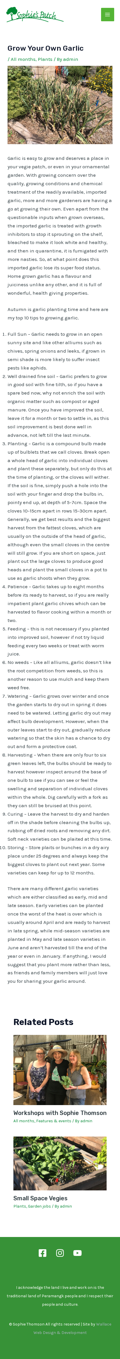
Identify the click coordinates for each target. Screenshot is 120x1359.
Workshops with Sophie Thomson (60, 1112)
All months (23, 59)
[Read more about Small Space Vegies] (60, 1163)
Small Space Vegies (40, 1198)
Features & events (53, 1120)
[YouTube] (77, 1253)
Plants (45, 59)
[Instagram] (60, 1253)
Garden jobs (39, 1206)
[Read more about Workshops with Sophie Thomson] (60, 1069)
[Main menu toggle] (107, 14)
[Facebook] (42, 1253)
